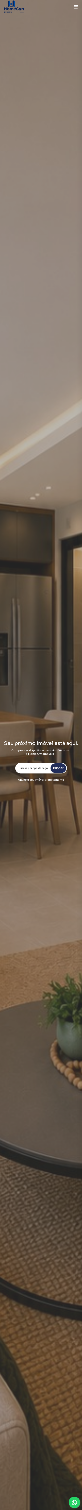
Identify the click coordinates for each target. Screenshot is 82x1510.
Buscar (58, 768)
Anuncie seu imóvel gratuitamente (41, 779)
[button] (76, 7)
